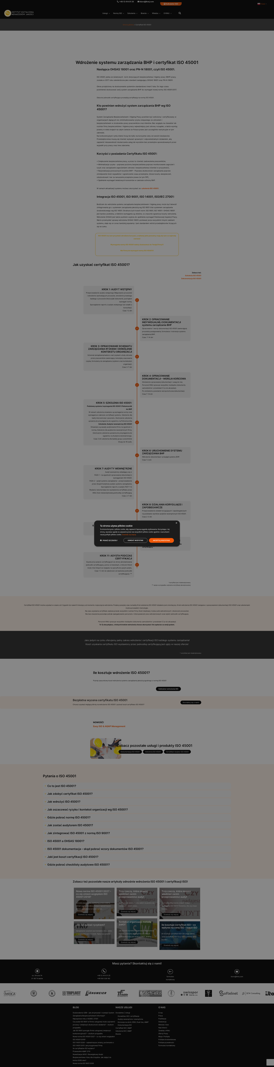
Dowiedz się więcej (129, 534)
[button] (108, 540)
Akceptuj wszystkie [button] (161, 540)
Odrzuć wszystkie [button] (135, 540)
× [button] (176, 523)
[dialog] (137, 533)
